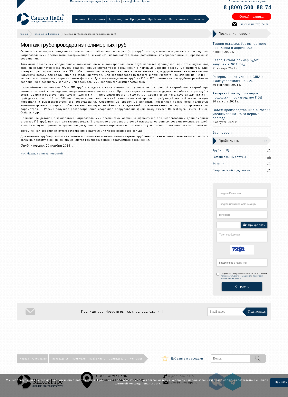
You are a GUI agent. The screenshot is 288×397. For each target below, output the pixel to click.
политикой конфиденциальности (136, 383)
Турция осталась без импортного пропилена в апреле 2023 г (239, 45)
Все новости (223, 132)
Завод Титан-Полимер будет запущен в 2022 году (236, 62)
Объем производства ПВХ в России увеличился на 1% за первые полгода (241, 114)
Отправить (242, 286)
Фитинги (219, 163)
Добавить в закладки (187, 358)
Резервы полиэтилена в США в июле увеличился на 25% (238, 79)
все (264, 141)
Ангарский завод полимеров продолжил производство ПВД (237, 95)
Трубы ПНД (221, 150)
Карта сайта (112, 1)
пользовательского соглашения (236, 276)
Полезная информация (85, 1)
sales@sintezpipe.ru (136, 1)
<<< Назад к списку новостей (42, 153)
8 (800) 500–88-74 (247, 7)
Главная (23, 33)
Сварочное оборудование (231, 170)
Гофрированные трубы (229, 157)
